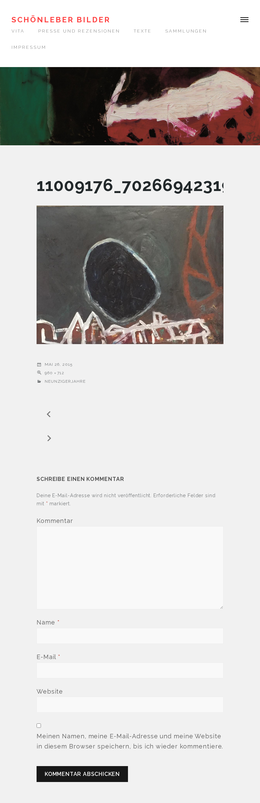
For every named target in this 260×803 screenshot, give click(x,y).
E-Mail (49, 656)
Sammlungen (186, 31)
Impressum (29, 47)
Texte (143, 31)
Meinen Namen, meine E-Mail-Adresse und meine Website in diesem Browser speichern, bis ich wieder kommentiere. (130, 741)
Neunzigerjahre (65, 381)
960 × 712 (54, 373)
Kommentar (55, 520)
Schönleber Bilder (61, 19)
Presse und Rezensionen (79, 31)
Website (50, 691)
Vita (18, 31)
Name (48, 622)
